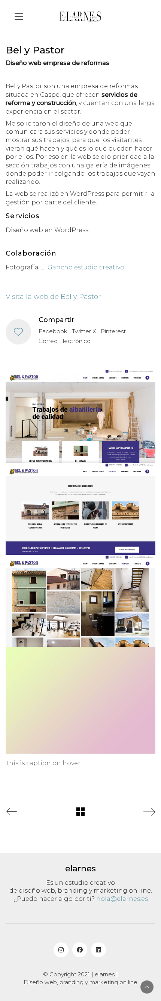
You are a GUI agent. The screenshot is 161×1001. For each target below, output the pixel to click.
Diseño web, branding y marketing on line (80, 982)
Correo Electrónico (65, 341)
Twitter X (84, 331)
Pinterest (113, 331)
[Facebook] (79, 949)
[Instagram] (61, 949)
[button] (19, 17)
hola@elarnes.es (122, 898)
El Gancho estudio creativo (82, 267)
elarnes (105, 974)
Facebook (53, 331)
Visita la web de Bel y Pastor (53, 297)
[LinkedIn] (98, 949)
